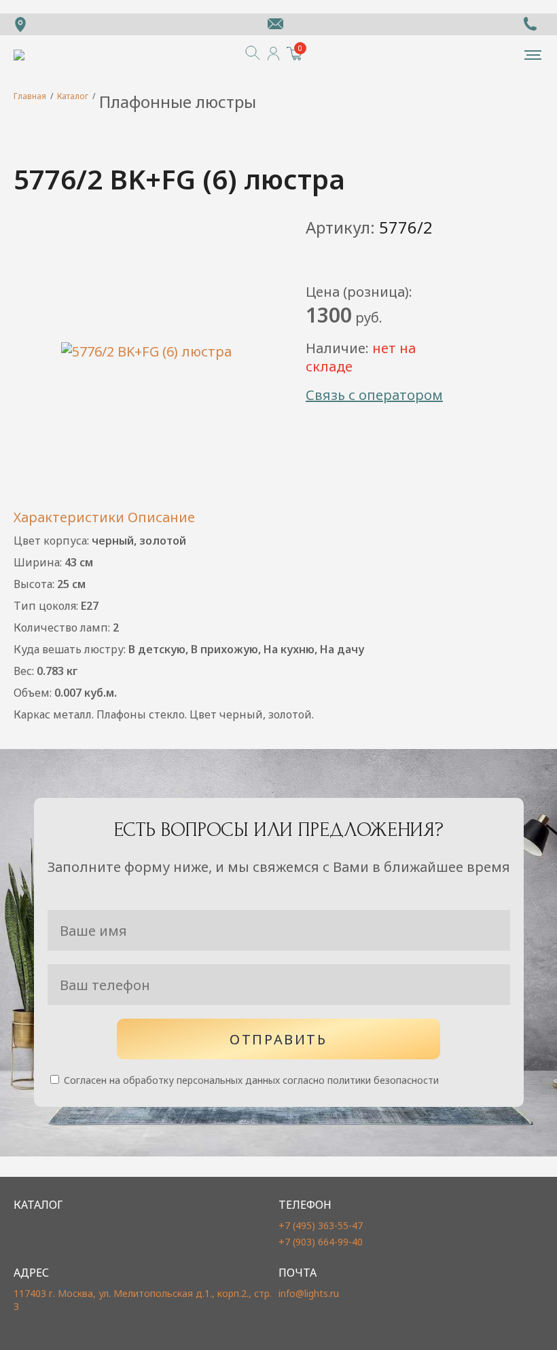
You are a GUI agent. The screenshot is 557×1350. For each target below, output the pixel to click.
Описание (161, 517)
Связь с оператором (374, 395)
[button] (532, 55)
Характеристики (69, 517)
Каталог (72, 96)
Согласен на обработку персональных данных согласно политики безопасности (250, 1080)
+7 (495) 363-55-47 (320, 1225)
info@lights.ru (308, 1293)
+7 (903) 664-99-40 (320, 1241)
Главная (30, 96)
